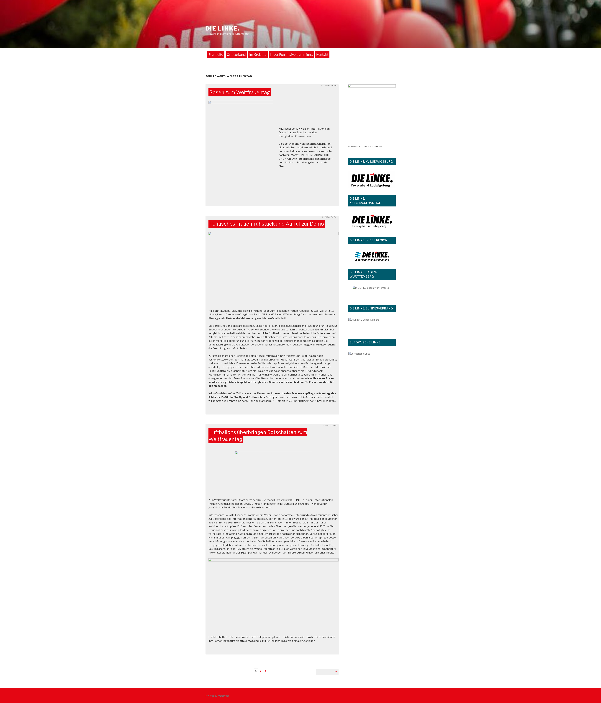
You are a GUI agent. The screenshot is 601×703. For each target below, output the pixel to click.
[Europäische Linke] (372, 356)
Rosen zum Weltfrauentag (239, 92)
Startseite (215, 55)
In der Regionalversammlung (291, 55)
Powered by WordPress (217, 695)
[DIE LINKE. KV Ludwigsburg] (372, 179)
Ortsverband (236, 55)
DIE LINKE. (222, 28)
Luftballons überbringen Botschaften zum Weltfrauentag (257, 435)
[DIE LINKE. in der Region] (372, 256)
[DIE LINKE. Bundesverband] (372, 325)
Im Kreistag (258, 55)
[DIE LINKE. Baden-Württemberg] (372, 292)
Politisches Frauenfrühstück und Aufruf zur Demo (266, 224)
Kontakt (322, 55)
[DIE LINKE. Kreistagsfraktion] (372, 221)
